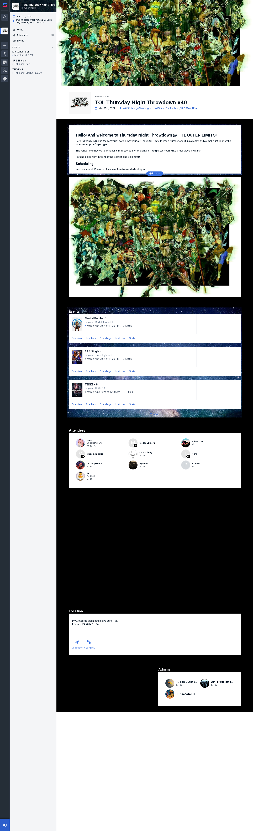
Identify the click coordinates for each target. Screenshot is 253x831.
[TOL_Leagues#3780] (181, 685)
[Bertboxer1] (88, 479)
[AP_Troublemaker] (212, 685)
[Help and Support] (4, 78)
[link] (88, 445)
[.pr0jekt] (193, 466)
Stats (132, 338)
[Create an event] (4, 45)
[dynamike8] (144, 466)
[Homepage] (5, 5)
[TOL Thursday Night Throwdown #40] (5, 31)
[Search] (4, 17)
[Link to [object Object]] (81, 443)
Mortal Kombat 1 (96, 318)
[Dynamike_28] (140, 466)
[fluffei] (144, 455)
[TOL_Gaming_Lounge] (177, 685)
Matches (120, 338)
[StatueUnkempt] (88, 466)
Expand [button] (156, 173)
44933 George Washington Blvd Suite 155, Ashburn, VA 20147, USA (160, 108)
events (16, 47)
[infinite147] (193, 444)
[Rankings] (4, 53)
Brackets (91, 338)
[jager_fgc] (88, 446)
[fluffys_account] (140, 455)
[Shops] (4, 62)
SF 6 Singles (93, 351)
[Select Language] (4, 70)
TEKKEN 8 (91, 384)
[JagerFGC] (95, 445)
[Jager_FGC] (91, 445)
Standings (105, 338)
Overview (77, 338)
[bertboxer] (91, 479)
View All (154, 414)
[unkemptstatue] (91, 466)
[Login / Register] (5, 825)
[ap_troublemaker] (216, 685)
